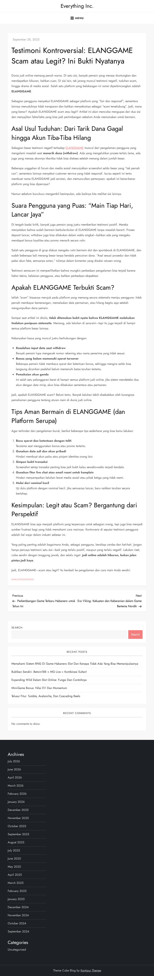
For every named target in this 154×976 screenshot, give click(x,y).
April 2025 (15, 875)
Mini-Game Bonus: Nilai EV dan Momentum (39, 688)
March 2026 (15, 785)
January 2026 (16, 802)
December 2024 (18, 907)
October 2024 (17, 923)
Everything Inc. (77, 6)
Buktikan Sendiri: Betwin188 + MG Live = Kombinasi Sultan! (49, 672)
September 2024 (18, 931)
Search (17, 627)
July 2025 (14, 850)
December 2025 (18, 810)
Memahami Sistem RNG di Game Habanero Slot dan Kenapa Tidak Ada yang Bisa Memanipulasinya (74, 663)
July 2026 (14, 761)
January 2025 (16, 899)
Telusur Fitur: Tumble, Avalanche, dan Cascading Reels (45, 696)
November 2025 (18, 818)
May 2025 (14, 866)
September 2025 (18, 834)
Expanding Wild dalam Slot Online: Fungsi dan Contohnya (49, 680)
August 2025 (16, 842)
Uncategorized (22, 579)
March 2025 (15, 883)
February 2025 (17, 891)
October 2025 (17, 826)
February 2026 (17, 794)
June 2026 (14, 769)
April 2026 (15, 777)
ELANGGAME (75, 148)
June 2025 (14, 858)
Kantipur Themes (91, 970)
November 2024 (18, 915)
